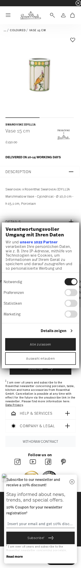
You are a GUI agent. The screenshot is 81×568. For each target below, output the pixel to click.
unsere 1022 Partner (39, 242)
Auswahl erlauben (40, 358)
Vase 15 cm (37, 30)
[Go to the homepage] (30, 15)
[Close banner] (78, 3)
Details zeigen (53, 330)
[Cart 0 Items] (72, 15)
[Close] (72, 482)
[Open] (51, 15)
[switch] (71, 292)
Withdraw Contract (40, 441)
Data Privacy (14, 405)
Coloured (17, 30)
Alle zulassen (40, 344)
